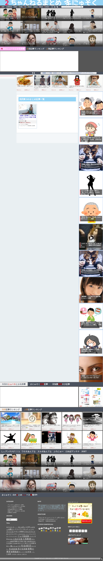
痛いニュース (15, 546)
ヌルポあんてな (45, 451)
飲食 (29, 552)
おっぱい (21, 527)
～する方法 (13, 554)
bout (29, 7)
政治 (31, 541)
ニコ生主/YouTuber (21, 534)
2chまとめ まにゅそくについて (47, 517)
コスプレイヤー (12, 534)
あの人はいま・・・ (12, 527)
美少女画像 (22, 549)
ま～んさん (31, 529)
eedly (20, 7)
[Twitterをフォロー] (70, 531)
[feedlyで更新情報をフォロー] (85, 531)
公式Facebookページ (51, 519)
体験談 (12, 541)
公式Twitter (41, 519)
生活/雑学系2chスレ (13, 509)
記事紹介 (10, 512)
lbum (41, 7)
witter (15, 7)
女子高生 (20, 541)
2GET (84, 451)
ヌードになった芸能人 (23, 124)
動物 (16, 541)
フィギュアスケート (23, 125)
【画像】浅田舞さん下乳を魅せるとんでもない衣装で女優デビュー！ (27, 117)
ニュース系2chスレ (13, 508)
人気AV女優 (17, 539)
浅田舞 (33, 125)
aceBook (9, 7)
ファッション (13, 536)
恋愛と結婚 (27, 541)
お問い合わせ (61, 517)
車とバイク (22, 552)
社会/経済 (26, 545)
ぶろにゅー (59, 451)
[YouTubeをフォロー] (82, 531)
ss (25, 7)
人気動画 (27, 539)
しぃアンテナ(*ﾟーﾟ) (10, 451)
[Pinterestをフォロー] (79, 531)
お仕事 (28, 527)
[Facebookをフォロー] (73, 531)
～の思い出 (18, 554)
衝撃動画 (15, 552)
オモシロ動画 (19, 531)
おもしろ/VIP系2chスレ (14, 506)
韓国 (26, 552)
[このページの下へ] (34, 73)
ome (2, 7)
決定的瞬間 (15, 543)
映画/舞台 (30, 125)
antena (35, 7)
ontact (46, 7)
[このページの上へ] (32, 73)
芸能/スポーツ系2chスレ (25, 122)
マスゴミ (31, 536)
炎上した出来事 (29, 543)
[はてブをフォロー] (76, 531)
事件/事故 (10, 539)
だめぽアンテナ (73, 451)
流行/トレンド (21, 543)
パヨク (27, 534)
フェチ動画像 (23, 536)
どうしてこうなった (21, 529)
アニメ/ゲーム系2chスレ (14, 504)
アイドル (10, 532)
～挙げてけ (24, 554)
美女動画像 (13, 549)
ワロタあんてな (29, 451)
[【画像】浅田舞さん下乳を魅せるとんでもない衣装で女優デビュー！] (27, 109)
